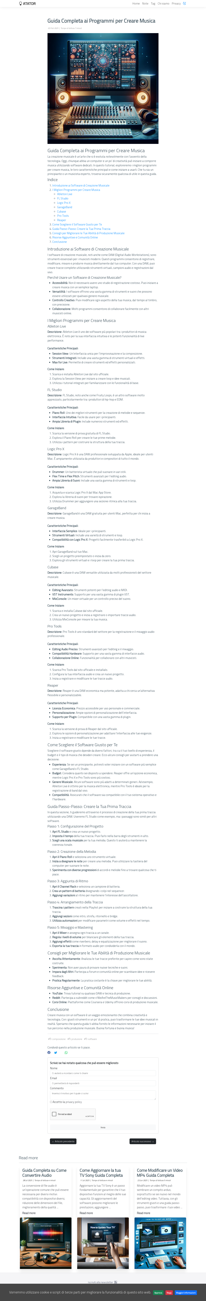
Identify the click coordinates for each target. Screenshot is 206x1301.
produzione (76, 1039)
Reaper (61, 220)
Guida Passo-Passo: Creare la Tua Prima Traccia (81, 229)
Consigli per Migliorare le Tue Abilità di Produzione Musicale (88, 233)
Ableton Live (64, 194)
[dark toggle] (184, 3)
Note (145, 3)
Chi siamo (163, 3)
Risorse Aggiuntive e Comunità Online (75, 237)
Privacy (176, 3)
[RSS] (115, 1282)
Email (53, 1078)
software (92, 1039)
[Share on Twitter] (55, 1053)
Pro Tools (63, 215)
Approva (158, 1292)
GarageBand (64, 207)
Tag (153, 3)
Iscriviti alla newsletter (100, 1282)
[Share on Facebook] (49, 1053)
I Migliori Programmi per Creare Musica (76, 190)
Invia (103, 1127)
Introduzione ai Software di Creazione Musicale (80, 185)
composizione (59, 1039)
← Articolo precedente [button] (63, 1141)
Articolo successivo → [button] (143, 1141)
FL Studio (62, 198)
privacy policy (74, 1102)
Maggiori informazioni (186, 1292)
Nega (169, 1292)
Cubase (61, 211)
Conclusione (59, 241)
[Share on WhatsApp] (66, 1053)
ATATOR (29, 3)
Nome (53, 1068)
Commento (57, 1088)
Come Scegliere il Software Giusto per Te (77, 224)
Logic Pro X (64, 202)
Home (136, 3)
